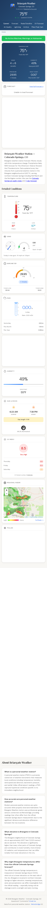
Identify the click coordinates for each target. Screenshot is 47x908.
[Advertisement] (23, 122)
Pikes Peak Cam (37, 27)
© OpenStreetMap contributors (36, 517)
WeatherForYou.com (30, 9)
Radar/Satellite (26, 24)
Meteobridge (35, 904)
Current (6, 24)
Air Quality (8, 27)
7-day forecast (31, 181)
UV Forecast (39, 24)
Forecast (15, 24)
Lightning (17, 27)
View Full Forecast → (36, 86)
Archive (26, 27)
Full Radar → (39, 520)
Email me (32, 901)
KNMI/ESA (30, 475)
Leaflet (26, 517)
